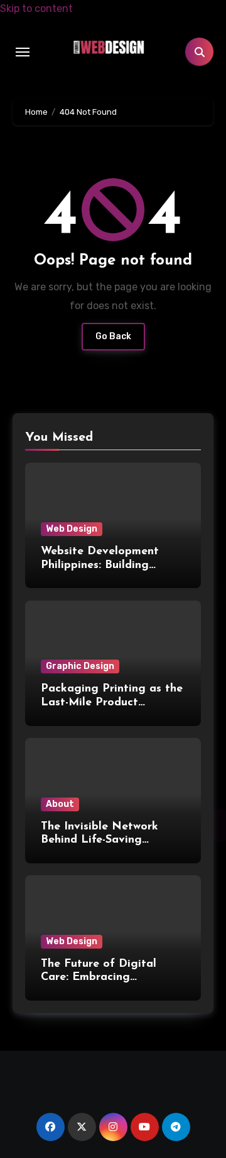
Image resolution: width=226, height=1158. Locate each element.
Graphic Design (80, 666)
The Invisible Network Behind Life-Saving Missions (99, 840)
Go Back (113, 336)
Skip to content (36, 8)
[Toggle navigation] (23, 52)
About (60, 804)
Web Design (71, 529)
